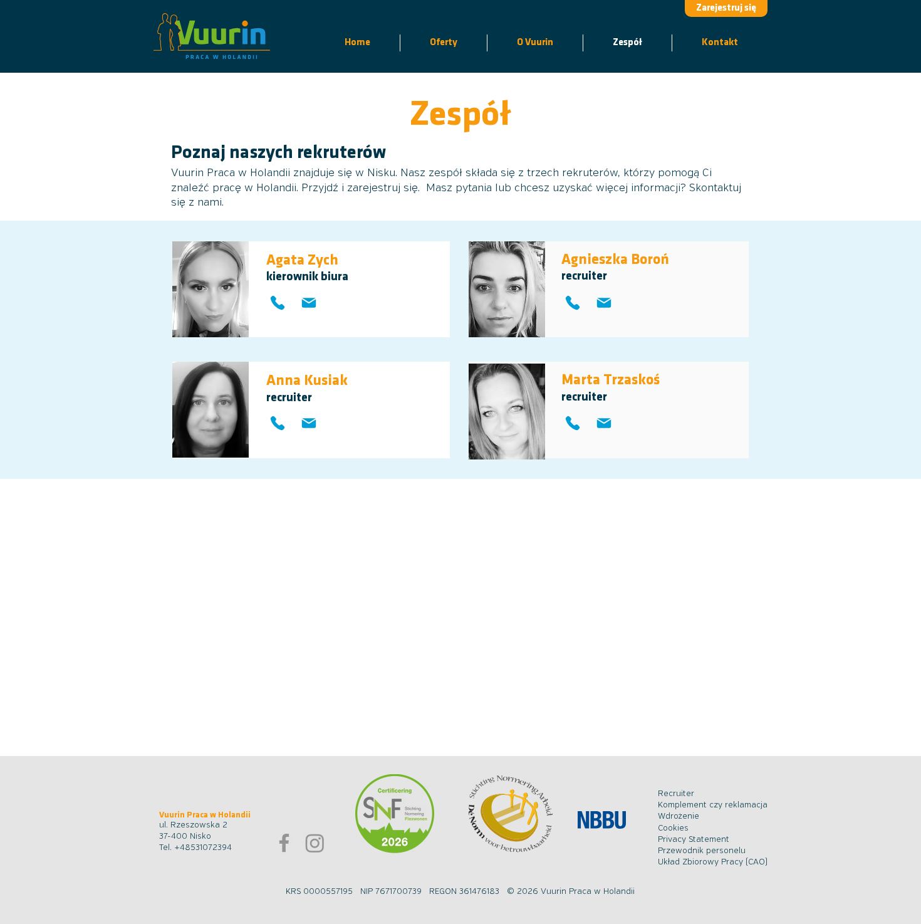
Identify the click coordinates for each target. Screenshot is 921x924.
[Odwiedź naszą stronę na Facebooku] (284, 843)
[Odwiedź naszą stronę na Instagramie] (315, 843)
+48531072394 (203, 848)
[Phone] (277, 423)
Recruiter (676, 794)
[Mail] (309, 423)
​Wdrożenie (678, 816)
